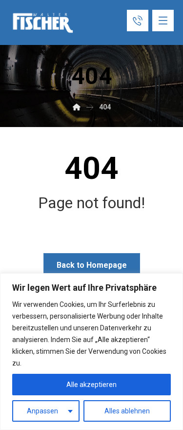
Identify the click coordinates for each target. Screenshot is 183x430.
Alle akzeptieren (91, 384)
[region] (91, 351)
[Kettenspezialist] (43, 23)
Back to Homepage (92, 265)
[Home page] (77, 107)
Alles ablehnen (127, 411)
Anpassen (42, 411)
